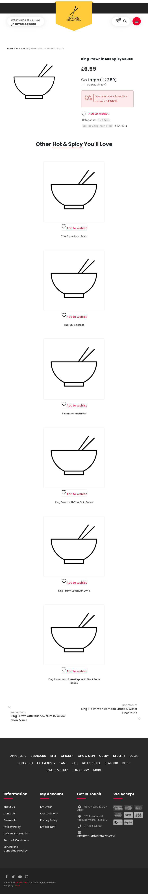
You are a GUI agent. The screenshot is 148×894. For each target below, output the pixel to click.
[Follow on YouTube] (20, 877)
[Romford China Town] (74, 14)
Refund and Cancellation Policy (16, 848)
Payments (10, 820)
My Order (46, 807)
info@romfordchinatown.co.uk (96, 835)
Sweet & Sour (57, 770)
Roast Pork (91, 763)
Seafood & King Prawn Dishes (97, 125)
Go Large (96, 84)
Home (10, 48)
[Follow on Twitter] (13, 877)
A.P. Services (21, 882)
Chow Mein (86, 756)
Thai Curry (80, 770)
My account (47, 827)
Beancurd (38, 756)
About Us (9, 807)
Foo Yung (25, 763)
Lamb (63, 763)
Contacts (10, 813)
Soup (126, 763)
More (97, 770)
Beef (53, 756)
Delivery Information (16, 833)
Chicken (67, 756)
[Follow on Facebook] (6, 877)
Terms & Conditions (16, 840)
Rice (75, 763)
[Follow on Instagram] (26, 877)
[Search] (124, 21)
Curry (104, 756)
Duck (134, 756)
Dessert (119, 756)
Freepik (17, 885)
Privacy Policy (12, 827)
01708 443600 (25, 24)
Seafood (111, 763)
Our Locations (49, 813)
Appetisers (18, 756)
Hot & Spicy (22, 48)
